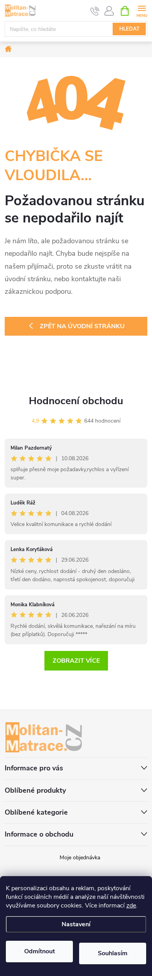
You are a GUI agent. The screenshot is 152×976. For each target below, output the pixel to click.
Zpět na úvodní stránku (82, 326)
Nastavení (76, 924)
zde (131, 905)
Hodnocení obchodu (76, 401)
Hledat (129, 29)
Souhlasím (112, 953)
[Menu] (141, 10)
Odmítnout (39, 951)
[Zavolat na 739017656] (95, 11)
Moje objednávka (80, 857)
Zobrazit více (76, 660)
